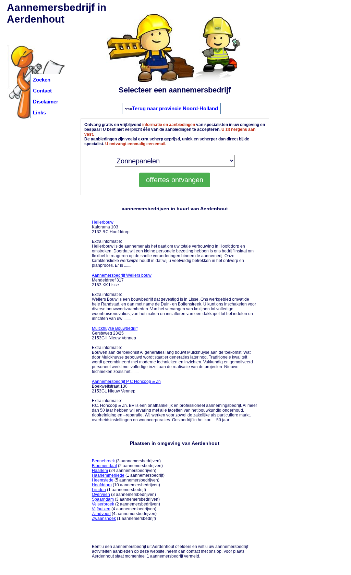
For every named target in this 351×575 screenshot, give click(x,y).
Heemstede (102, 480)
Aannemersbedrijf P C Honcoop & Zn (126, 381)
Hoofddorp (102, 485)
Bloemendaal (104, 465)
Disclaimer (45, 101)
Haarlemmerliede (108, 475)
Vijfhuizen (101, 509)
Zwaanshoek (104, 518)
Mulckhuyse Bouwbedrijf (114, 328)
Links (39, 112)
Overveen (101, 494)
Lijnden (99, 489)
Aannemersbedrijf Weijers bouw (122, 275)
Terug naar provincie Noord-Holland (175, 108)
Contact (42, 90)
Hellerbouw (102, 222)
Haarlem (100, 470)
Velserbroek (103, 504)
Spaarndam (103, 499)
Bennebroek (103, 461)
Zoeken (41, 80)
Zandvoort (101, 513)
